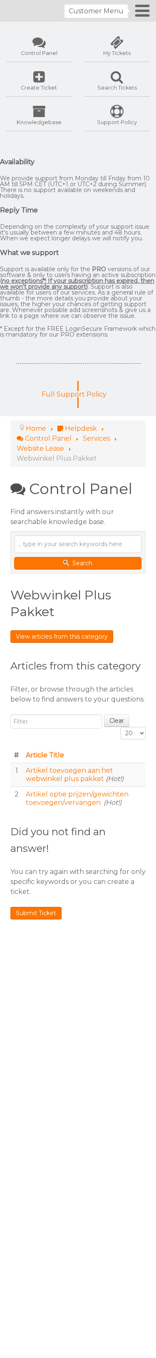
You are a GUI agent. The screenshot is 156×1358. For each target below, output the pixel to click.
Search (81, 563)
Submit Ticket (36, 913)
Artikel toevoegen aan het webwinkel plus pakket (69, 774)
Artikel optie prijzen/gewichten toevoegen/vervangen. (77, 798)
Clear (116, 720)
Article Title (45, 755)
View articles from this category (62, 636)
